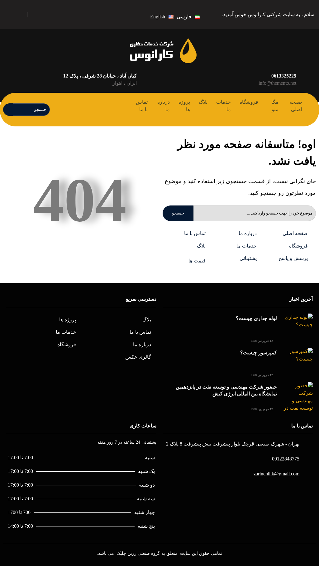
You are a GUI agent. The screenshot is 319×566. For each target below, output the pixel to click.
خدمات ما (223, 105)
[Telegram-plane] (68, 14)
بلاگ (203, 102)
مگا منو (275, 105)
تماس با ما (142, 105)
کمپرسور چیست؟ (258, 352)
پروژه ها (184, 105)
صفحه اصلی (295, 105)
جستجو (178, 213)
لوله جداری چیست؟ (256, 318)
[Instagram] (54, 14)
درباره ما (163, 105)
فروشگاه (249, 102)
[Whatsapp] (39, 14)
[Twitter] (83, 14)
